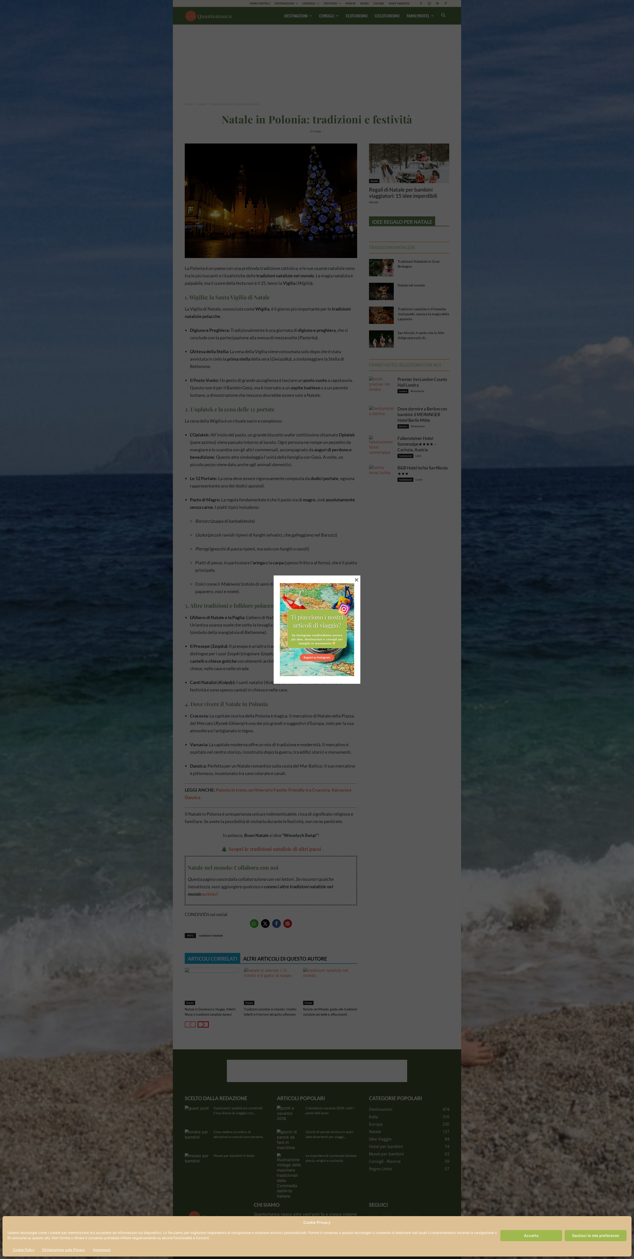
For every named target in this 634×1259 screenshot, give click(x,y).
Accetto (531, 1235)
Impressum (102, 1250)
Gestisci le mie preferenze (595, 1235)
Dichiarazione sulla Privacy (63, 1250)
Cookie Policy (23, 1250)
